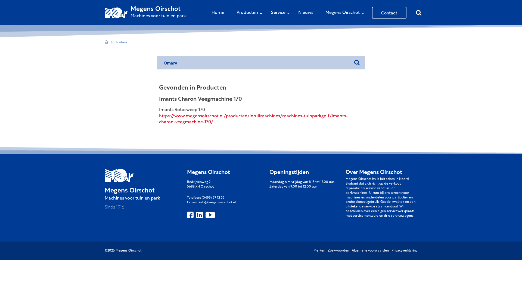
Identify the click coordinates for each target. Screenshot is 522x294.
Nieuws (305, 13)
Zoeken (121, 42)
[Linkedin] (199, 215)
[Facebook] (190, 215)
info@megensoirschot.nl (217, 202)
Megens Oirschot (342, 13)
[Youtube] (210, 215)
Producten (247, 13)
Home (218, 13)
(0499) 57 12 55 (213, 198)
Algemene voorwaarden (370, 250)
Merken (319, 250)
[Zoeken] (357, 63)
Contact (389, 13)
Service (278, 13)
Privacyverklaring (404, 250)
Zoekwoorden (338, 250)
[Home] (106, 42)
